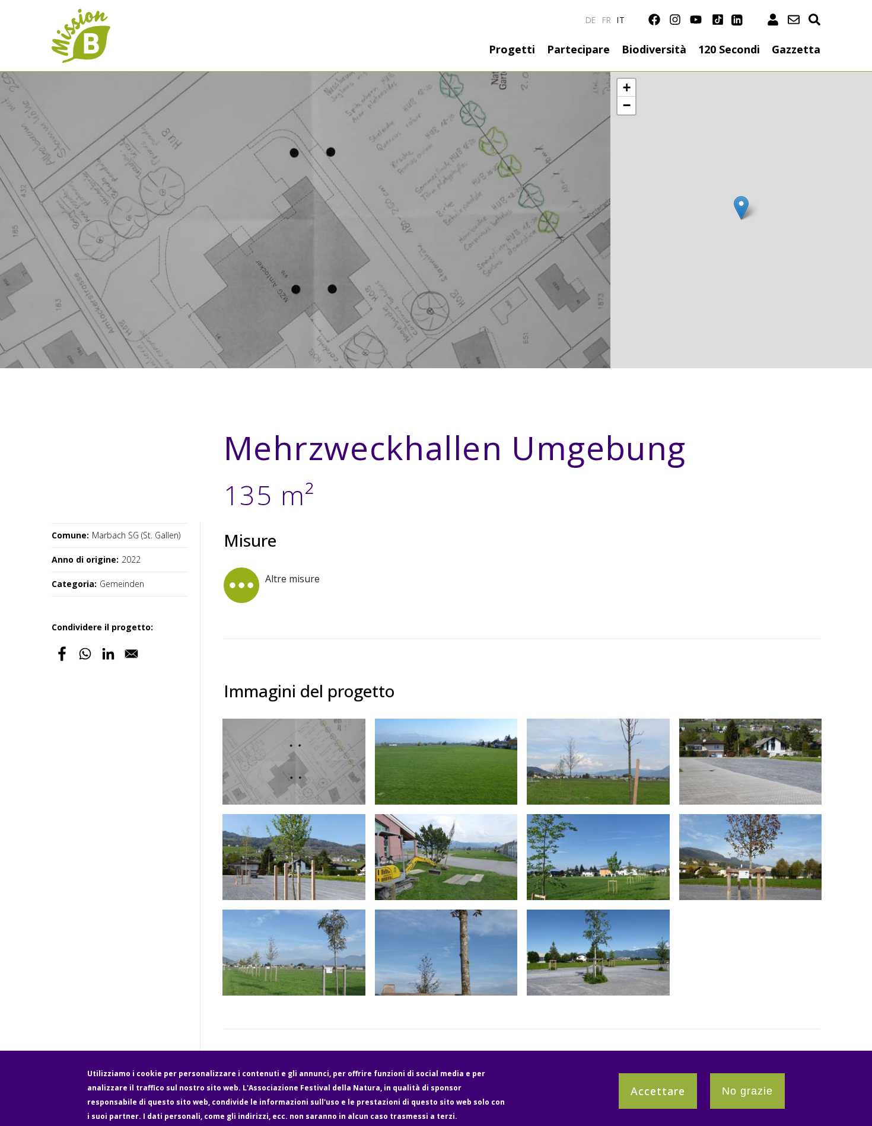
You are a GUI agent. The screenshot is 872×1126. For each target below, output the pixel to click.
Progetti (512, 49)
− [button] (627, 105)
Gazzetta (796, 49)
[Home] (81, 16)
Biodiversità (654, 49)
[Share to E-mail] (131, 653)
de (590, 19)
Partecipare (578, 49)
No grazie (747, 1091)
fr (607, 19)
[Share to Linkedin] (108, 653)
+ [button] (627, 87)
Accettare (658, 1091)
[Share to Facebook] (62, 653)
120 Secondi (729, 49)
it (621, 19)
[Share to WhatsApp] (85, 653)
